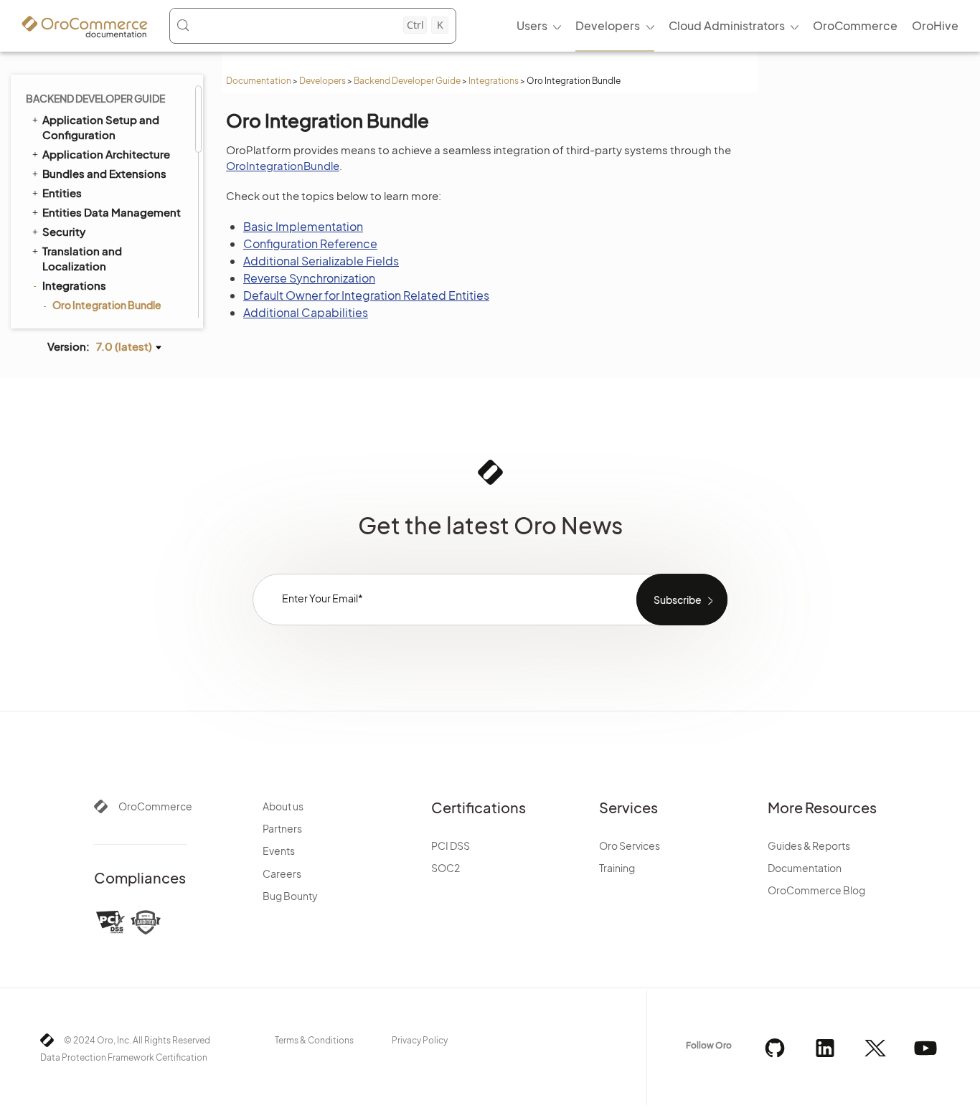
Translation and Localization (82, 258)
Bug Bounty (290, 895)
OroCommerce (155, 806)
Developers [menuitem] (607, 25)
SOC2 (445, 867)
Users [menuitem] (532, 25)
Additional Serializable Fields (321, 260)
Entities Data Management (111, 212)
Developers (322, 80)
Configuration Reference (310, 243)
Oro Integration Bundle (106, 304)
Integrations (493, 80)
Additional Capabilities (305, 312)
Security (63, 231)
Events (279, 850)
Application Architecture (106, 154)
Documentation (258, 80)
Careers (282, 873)
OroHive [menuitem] (935, 25)
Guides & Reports (809, 845)
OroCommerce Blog (816, 890)
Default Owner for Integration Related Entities (366, 295)
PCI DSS (450, 845)
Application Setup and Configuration (100, 127)
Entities (62, 192)
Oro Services (629, 845)
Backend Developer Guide (407, 80)
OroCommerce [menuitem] (855, 25)
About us (283, 806)
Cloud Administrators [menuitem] (727, 25)
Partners (282, 828)
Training (617, 867)
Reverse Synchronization (309, 277)
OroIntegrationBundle (282, 165)
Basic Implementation (303, 226)
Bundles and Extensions (104, 173)
